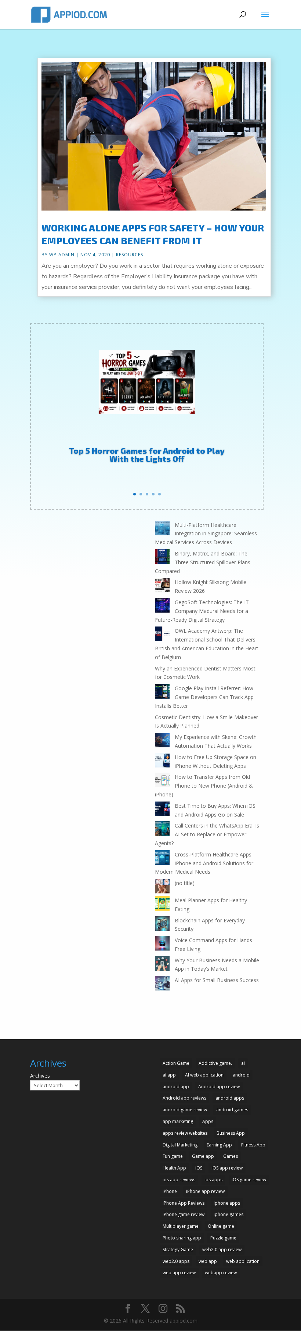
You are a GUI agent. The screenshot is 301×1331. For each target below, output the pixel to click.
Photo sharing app (182, 1238)
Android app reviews (184, 1098)
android (241, 1075)
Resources (129, 255)
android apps (229, 1098)
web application (243, 1261)
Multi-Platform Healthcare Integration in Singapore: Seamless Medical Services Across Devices (206, 533)
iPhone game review (183, 1214)
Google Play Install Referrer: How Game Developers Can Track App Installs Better (204, 697)
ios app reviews (179, 1179)
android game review (185, 1110)
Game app (203, 1156)
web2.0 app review (222, 1249)
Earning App (219, 1145)
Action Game (176, 1063)
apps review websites (185, 1133)
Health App (174, 1168)
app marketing (178, 1121)
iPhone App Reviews (183, 1203)
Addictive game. (215, 1063)
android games (232, 1110)
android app (176, 1086)
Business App (231, 1133)
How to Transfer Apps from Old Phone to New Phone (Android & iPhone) (204, 785)
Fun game (173, 1156)
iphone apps (227, 1203)
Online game (221, 1226)
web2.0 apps (176, 1261)
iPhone (170, 1191)
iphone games (228, 1214)
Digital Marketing (180, 1145)
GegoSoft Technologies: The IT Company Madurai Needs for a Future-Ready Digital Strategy (202, 611)
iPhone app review (205, 1191)
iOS (198, 1168)
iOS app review (227, 1168)
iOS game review (249, 1179)
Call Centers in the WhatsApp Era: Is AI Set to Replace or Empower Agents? (207, 834)
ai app (169, 1075)
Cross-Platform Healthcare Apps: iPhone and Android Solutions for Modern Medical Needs (204, 863)
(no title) (185, 883)
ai (243, 1063)
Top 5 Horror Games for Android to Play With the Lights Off (147, 454)
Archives (40, 1075)
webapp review (221, 1272)
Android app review (219, 1086)
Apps (207, 1121)
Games (230, 1156)
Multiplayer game (181, 1226)
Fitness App (253, 1145)
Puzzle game (223, 1238)
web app (208, 1261)
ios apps (213, 1179)
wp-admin (62, 255)
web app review (179, 1272)
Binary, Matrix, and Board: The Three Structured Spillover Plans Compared (202, 562)
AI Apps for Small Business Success (217, 980)
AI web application (204, 1075)
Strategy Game (178, 1249)
